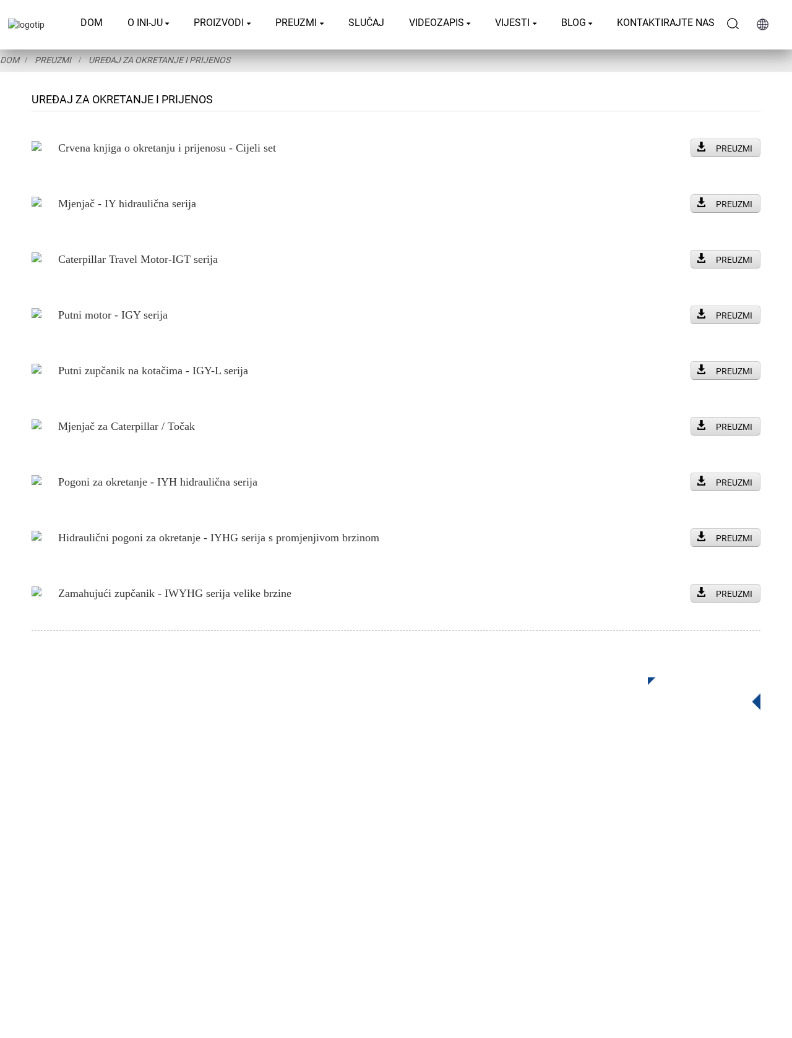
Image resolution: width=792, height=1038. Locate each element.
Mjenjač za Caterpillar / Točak (126, 426)
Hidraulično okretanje (314, 829)
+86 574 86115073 (585, 884)
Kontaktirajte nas (666, 22)
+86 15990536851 (595, 909)
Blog (573, 22)
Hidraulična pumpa (309, 885)
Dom (91, 22)
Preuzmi (296, 22)
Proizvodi (219, 22)
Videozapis (436, 22)
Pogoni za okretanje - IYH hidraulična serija (157, 482)
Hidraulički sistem (307, 903)
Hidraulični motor (305, 866)
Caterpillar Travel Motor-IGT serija (138, 259)
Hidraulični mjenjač (310, 848)
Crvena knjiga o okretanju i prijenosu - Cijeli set (167, 148)
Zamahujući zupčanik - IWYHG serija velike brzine (174, 593)
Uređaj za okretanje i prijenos (159, 60)
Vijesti (512, 22)
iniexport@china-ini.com (601, 833)
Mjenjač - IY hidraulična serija (127, 203)
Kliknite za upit (695, 690)
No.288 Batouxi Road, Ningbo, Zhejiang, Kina (645, 858)
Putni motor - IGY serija (113, 315)
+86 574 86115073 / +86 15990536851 (635, 807)
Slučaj (366, 22)
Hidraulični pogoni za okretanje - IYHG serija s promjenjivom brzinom (218, 537)
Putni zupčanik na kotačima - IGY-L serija (153, 370)
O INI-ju (145, 22)
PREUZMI (734, 148)
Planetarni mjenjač (309, 811)
